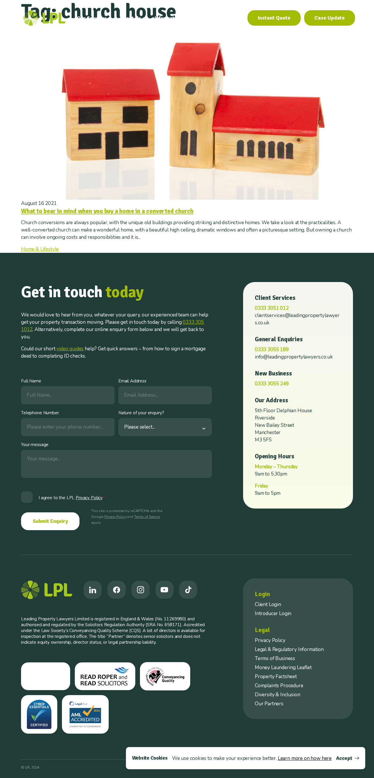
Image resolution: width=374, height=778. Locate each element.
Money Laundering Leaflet (283, 667)
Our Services (92, 18)
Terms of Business (275, 658)
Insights (204, 18)
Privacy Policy (115, 516)
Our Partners (269, 703)
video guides (70, 348)
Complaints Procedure (279, 685)
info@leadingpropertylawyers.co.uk (294, 357)
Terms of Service (147, 516)
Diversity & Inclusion (277, 694)
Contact (231, 18)
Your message (35, 445)
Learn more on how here (305, 758)
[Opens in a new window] (93, 590)
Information (168, 18)
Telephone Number (40, 413)
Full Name (31, 381)
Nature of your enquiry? (141, 413)
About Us (130, 18)
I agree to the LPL (72, 498)
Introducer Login (273, 613)
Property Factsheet (276, 676)
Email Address (132, 381)
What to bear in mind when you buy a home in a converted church (107, 211)
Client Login (268, 604)
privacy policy (89, 498)
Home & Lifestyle (40, 249)
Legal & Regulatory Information (289, 649)
